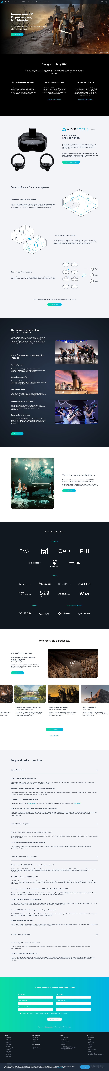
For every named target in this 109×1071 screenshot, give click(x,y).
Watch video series (54, 729)
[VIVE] (5, 2)
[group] (33, 700)
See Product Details (71, 162)
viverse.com (77, 803)
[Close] (102, 2)
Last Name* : (59, 994)
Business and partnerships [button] (20, 934)
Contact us (17, 34)
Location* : (59, 1007)
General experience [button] (18, 770)
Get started (54, 1019)
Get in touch (69, 491)
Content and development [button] (20, 824)
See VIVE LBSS (55, 304)
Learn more (17, 673)
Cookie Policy (60, 1067)
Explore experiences (54, 100)
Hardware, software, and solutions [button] (24, 857)
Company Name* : (23, 1007)
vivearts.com (32, 803)
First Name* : (22, 994)
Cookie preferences (97, 1067)
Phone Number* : (61, 1000)
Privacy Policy (49, 1027)
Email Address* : (22, 1000)
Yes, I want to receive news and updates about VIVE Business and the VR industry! (44, 1013)
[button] (72, 663)
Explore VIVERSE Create (85, 100)
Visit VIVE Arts (54, 735)
